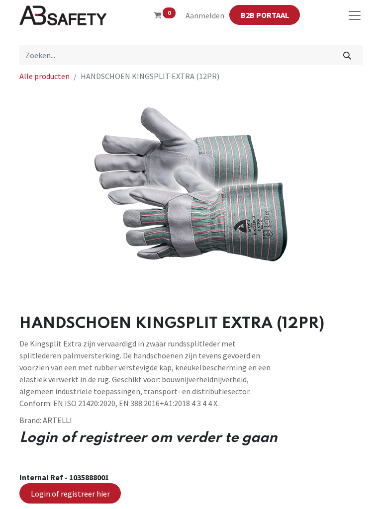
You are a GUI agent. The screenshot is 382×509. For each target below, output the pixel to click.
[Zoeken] (347, 55)
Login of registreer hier (70, 494)
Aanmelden (205, 15)
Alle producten (44, 76)
